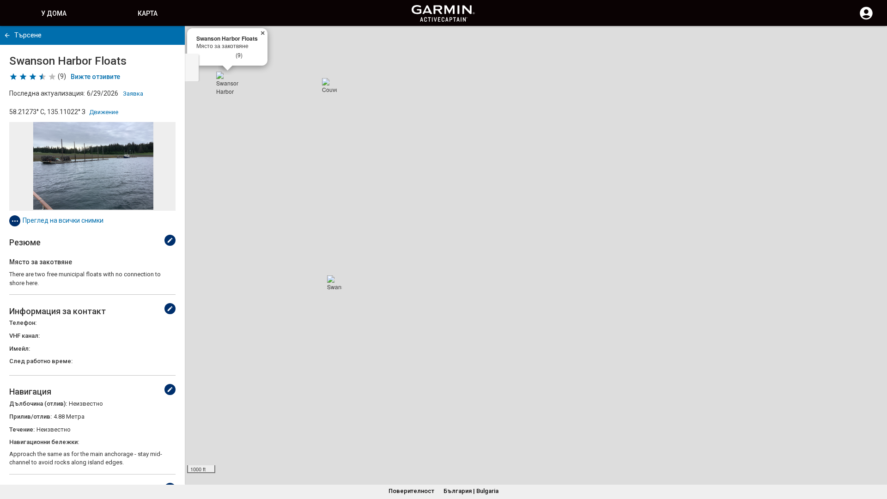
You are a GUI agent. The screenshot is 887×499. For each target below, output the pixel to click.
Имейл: (19, 348)
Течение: (22, 429)
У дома (54, 13)
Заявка (133, 93)
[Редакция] (170, 240)
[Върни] (7, 35)
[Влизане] (866, 18)
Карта (148, 13)
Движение (103, 112)
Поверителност (411, 490)
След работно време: (41, 361)
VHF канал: (24, 335)
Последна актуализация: (47, 93)
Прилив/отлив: (30, 416)
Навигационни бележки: (44, 441)
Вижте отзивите (95, 76)
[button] (875, 457)
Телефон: (22, 322)
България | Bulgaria (471, 490)
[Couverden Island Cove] (329, 85)
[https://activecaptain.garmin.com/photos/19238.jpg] (92, 166)
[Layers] (871, 41)
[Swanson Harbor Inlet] (334, 282)
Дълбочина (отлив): (38, 403)
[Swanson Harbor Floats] (227, 83)
